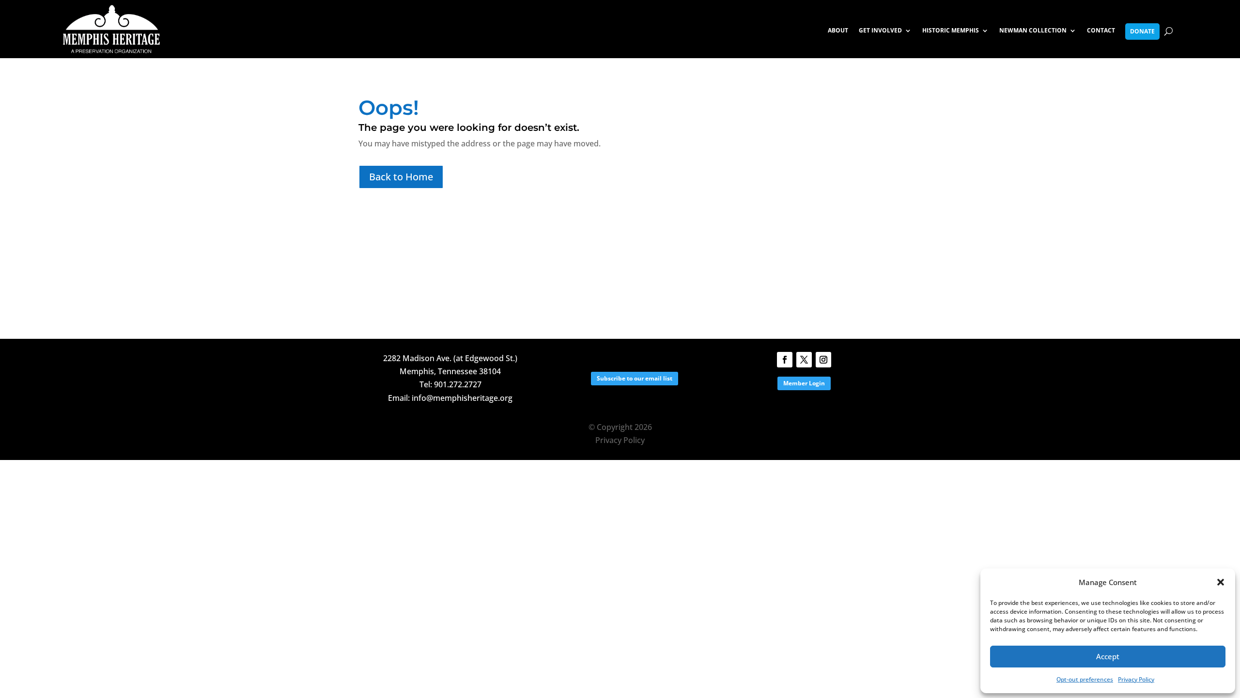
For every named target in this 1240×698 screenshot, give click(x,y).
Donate (1142, 31)
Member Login (804, 383)
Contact (1101, 30)
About (838, 30)
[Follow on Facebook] (784, 359)
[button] (1220, 582)
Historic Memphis (950, 30)
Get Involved (880, 30)
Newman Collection (1033, 30)
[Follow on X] (804, 359)
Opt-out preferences (1084, 679)
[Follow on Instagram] (823, 359)
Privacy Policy (1136, 679)
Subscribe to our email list (634, 378)
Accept (1107, 656)
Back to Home (401, 176)
